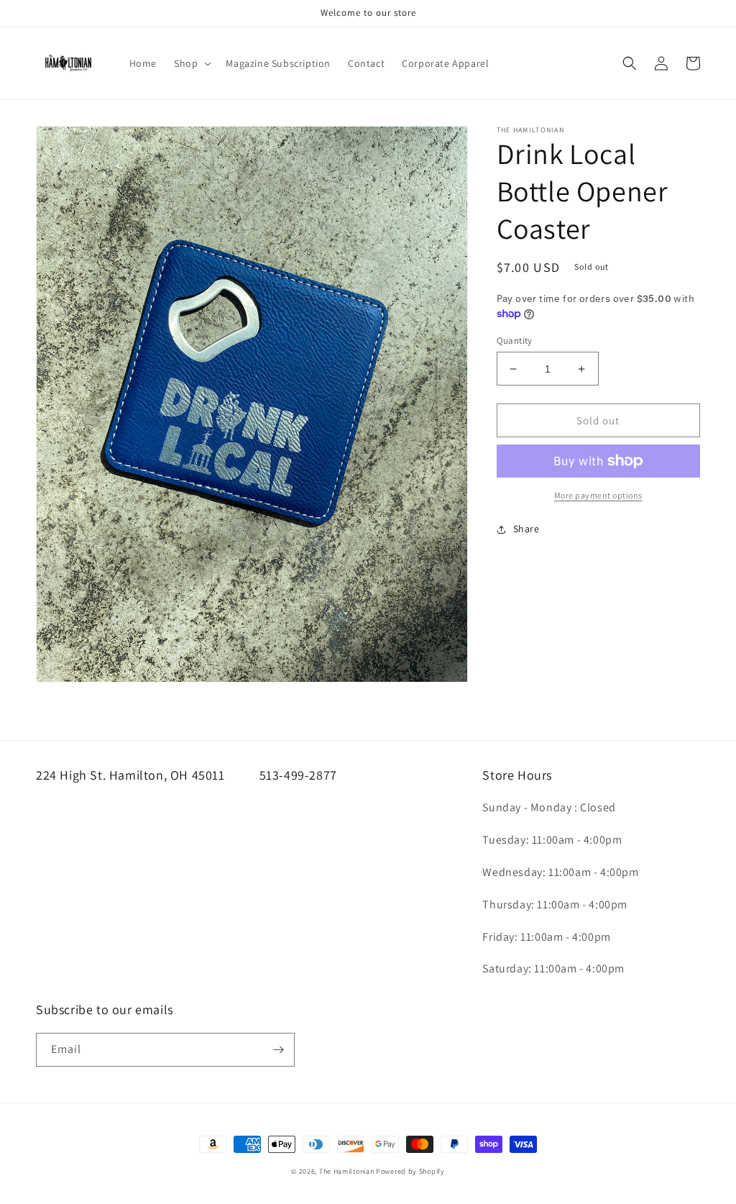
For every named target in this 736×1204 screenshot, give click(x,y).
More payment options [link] (598, 495)
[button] (191, 63)
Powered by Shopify (410, 1171)
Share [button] (526, 528)
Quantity (515, 340)
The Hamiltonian (346, 1171)
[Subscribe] (278, 1050)
